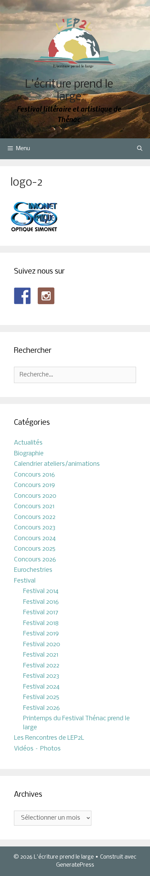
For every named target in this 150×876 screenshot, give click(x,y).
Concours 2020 (35, 496)
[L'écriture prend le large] (75, 43)
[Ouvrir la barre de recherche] (139, 148)
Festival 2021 (40, 655)
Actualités (28, 443)
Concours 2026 (35, 560)
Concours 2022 (34, 517)
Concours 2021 (34, 506)
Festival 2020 (41, 644)
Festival (25, 581)
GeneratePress (75, 865)
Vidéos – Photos (37, 749)
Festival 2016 (41, 602)
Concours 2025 (34, 549)
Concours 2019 (34, 485)
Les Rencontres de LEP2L (49, 738)
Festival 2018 (41, 623)
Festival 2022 (41, 666)
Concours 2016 (34, 475)
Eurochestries (33, 570)
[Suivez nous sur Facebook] (22, 295)
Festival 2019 (41, 634)
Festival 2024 (41, 687)
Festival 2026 (41, 708)
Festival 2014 (41, 591)
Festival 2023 (41, 676)
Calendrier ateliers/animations (57, 464)
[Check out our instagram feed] (46, 295)
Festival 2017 (40, 612)
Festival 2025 (41, 697)
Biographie (29, 454)
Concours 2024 (35, 538)
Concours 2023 (34, 528)
